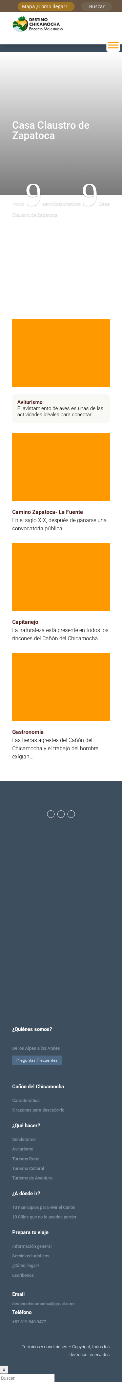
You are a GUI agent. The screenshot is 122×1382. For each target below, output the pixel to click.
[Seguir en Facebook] (51, 814)
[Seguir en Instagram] (61, 814)
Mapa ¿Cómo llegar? (44, 6)
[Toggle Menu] (113, 45)
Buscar (97, 6)
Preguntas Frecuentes (37, 1060)
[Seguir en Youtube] (71, 814)
